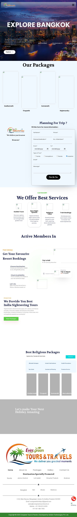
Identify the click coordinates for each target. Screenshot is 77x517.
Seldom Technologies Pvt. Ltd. (59, 515)
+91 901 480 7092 (38, 509)
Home (10, 470)
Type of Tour (37, 153)
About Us (23, 470)
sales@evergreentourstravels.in (38, 504)
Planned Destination (39, 139)
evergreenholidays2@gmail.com (40, 501)
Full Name (36, 132)
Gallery (50, 470)
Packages (37, 470)
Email (35, 160)
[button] (73, 5)
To (52, 146)
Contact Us (64, 470)
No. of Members (58, 139)
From (35, 146)
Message (36, 166)
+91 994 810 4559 (41, 506)
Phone (55, 132)
